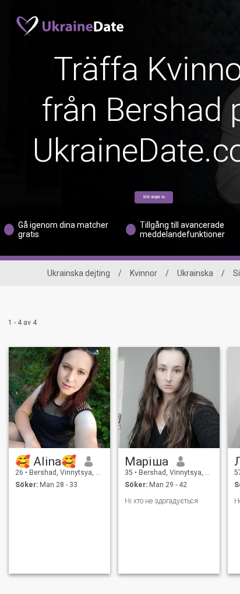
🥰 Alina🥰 (45, 461)
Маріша (146, 461)
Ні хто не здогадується (161, 501)
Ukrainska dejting (78, 273)
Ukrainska (195, 273)
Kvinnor (143, 273)
